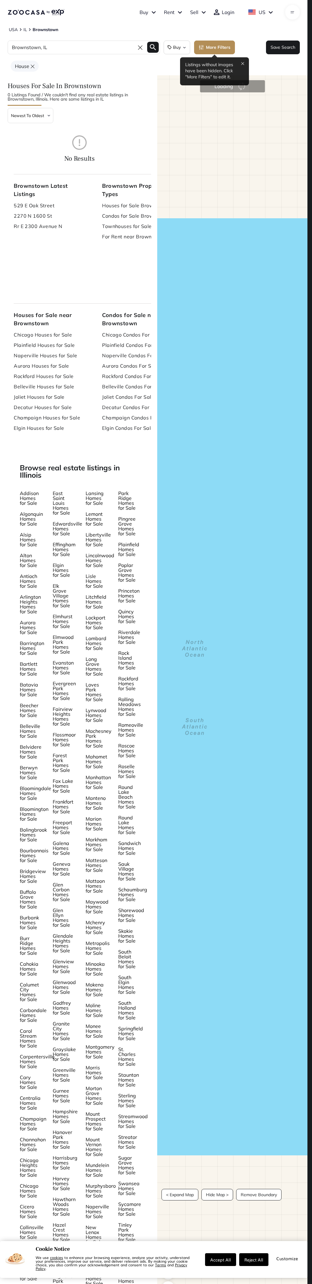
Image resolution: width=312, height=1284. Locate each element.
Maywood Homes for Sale (97, 907)
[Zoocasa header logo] (36, 12)
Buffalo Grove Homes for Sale (28, 899)
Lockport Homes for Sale (95, 622)
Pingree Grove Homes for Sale (127, 526)
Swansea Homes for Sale (129, 1188)
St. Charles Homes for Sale (127, 1056)
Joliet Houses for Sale (39, 397)
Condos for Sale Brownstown (136, 216)
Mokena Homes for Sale (95, 989)
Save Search (283, 47)
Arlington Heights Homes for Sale (30, 604)
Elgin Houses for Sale (39, 428)
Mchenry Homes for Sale (95, 927)
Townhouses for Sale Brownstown (140, 226)
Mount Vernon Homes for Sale (94, 1146)
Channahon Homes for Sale (33, 1144)
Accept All (220, 1260)
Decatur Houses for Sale (43, 407)
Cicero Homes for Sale (28, 1211)
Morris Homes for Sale (94, 1072)
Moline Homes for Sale (94, 1010)
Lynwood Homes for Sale (96, 715)
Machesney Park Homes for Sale (99, 738)
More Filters (218, 47)
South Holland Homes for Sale (127, 1010)
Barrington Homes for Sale (32, 648)
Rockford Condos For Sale (132, 376)
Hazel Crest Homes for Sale (61, 1232)
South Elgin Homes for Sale (127, 984)
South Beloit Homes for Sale (127, 959)
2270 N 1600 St (33, 216)
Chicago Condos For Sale (131, 335)
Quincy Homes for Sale (127, 616)
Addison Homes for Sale (29, 498)
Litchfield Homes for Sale (96, 602)
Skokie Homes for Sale (127, 936)
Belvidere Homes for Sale (30, 752)
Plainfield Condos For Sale (133, 345)
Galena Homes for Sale (61, 848)
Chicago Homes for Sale (29, 1191)
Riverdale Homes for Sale (129, 637)
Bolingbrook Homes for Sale (33, 835)
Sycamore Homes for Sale (129, 1209)
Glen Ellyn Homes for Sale (61, 917)
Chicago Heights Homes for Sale (29, 1167)
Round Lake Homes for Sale (127, 825)
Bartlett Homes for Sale (28, 669)
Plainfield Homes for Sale (128, 549)
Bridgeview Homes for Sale (33, 876)
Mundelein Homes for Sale (97, 1170)
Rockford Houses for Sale (44, 376)
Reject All (253, 1260)
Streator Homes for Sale (127, 1142)
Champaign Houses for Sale (47, 418)
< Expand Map (180, 1194)
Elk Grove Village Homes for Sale (61, 595)
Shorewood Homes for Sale (131, 915)
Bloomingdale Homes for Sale (35, 793)
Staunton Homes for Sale (128, 1080)
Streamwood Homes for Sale (133, 1121)
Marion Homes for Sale (94, 824)
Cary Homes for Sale (28, 1082)
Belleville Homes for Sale (30, 731)
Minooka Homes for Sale (95, 969)
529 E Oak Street (34, 205)
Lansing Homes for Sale (95, 498)
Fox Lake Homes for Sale (63, 786)
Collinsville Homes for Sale (32, 1232)
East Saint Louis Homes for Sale (61, 503)
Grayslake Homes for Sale (64, 1054)
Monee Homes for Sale (94, 1031)
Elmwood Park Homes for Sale (63, 644)
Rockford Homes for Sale (128, 683)
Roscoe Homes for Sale (127, 750)
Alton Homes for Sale (28, 560)
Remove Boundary (259, 1194)
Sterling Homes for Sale (127, 1100)
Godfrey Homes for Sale (62, 1008)
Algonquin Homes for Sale (31, 519)
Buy (144, 12)
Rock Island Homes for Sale (127, 660)
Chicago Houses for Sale (43, 335)
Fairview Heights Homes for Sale (63, 716)
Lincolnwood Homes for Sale (100, 560)
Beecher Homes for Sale (29, 710)
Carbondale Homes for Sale (33, 1015)
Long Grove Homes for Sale (94, 666)
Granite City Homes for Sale (61, 1031)
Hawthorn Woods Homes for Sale (64, 1206)
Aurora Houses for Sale (41, 366)
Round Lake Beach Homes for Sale (127, 797)
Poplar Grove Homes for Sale (127, 572)
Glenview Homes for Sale (63, 966)
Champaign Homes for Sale (33, 1124)
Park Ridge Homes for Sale (127, 500)
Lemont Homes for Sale (94, 519)
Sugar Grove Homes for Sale (127, 1165)
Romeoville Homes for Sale (130, 730)
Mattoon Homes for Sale (95, 886)
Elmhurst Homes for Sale (63, 621)
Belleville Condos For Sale (133, 386)
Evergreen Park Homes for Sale (64, 690)
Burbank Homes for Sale (29, 922)
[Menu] (292, 12)
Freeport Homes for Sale (62, 827)
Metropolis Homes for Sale (98, 948)
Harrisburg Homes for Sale (65, 1163)
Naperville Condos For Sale (134, 355)
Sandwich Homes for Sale (129, 848)
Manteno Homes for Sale (96, 803)
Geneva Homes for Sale (61, 869)
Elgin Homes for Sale (61, 570)
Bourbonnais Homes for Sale (34, 855)
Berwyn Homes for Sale (28, 772)
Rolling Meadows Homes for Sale (129, 706)
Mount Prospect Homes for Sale (96, 1121)
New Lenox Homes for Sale (94, 1234)
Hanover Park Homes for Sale (62, 1139)
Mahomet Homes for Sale (96, 761)
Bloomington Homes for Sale (34, 814)
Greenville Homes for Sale (64, 1075)
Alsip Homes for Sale (28, 539)
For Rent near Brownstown (134, 237)
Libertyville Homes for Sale (98, 539)
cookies (56, 1257)
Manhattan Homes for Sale (98, 782)
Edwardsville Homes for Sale (67, 529)
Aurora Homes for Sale (28, 627)
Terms (160, 1265)
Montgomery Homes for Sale (100, 1052)
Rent (169, 12)
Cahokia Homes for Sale (29, 969)
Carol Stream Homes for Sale (28, 1038)
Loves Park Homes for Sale (94, 692)
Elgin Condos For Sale (128, 428)
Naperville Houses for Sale (45, 355)
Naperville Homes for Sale (97, 1211)
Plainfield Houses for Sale (44, 345)
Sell (194, 12)
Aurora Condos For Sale (130, 366)
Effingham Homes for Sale (64, 549)
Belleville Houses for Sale (44, 386)
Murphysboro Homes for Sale (101, 1191)
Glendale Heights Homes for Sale (63, 943)
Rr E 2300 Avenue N (38, 226)
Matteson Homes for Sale (96, 865)
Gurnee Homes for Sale (61, 1096)
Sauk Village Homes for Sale (127, 871)
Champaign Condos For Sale (136, 418)
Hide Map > (217, 1194)
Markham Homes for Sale (96, 844)
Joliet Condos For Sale (128, 397)
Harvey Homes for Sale (61, 1183)
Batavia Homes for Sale (29, 689)
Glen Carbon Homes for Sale (61, 892)
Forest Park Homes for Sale (61, 762)
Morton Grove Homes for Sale (94, 1095)
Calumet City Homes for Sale (29, 992)
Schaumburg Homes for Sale (132, 894)
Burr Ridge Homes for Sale (28, 945)
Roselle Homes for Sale (127, 771)
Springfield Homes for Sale (130, 1033)
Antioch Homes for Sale (28, 581)
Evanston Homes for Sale (63, 668)
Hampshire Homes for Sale (65, 1116)
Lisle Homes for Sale (94, 581)
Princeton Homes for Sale (129, 596)
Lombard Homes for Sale (96, 643)
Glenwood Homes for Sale (64, 987)
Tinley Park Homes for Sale (127, 1232)
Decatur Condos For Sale (131, 407)
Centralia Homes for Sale (30, 1103)
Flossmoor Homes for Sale (64, 739)
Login (228, 12)
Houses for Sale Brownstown (136, 205)
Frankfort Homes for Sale (63, 807)
